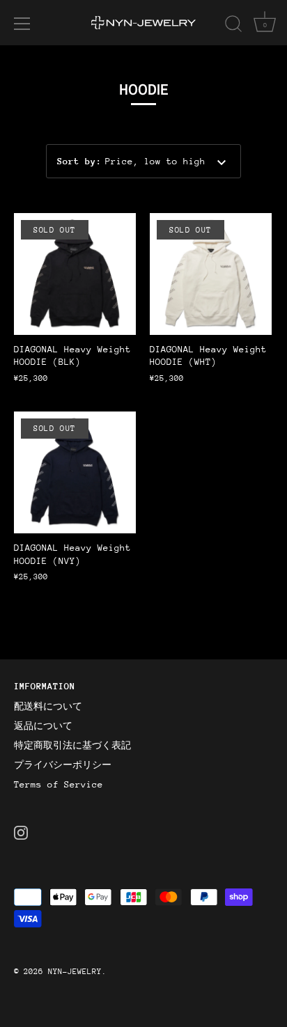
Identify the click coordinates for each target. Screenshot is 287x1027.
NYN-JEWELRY (75, 971)
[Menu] (22, 23)
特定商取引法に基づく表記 (72, 745)
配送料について (48, 706)
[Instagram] (21, 831)
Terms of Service (58, 784)
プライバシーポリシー (62, 765)
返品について (43, 726)
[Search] (233, 25)
